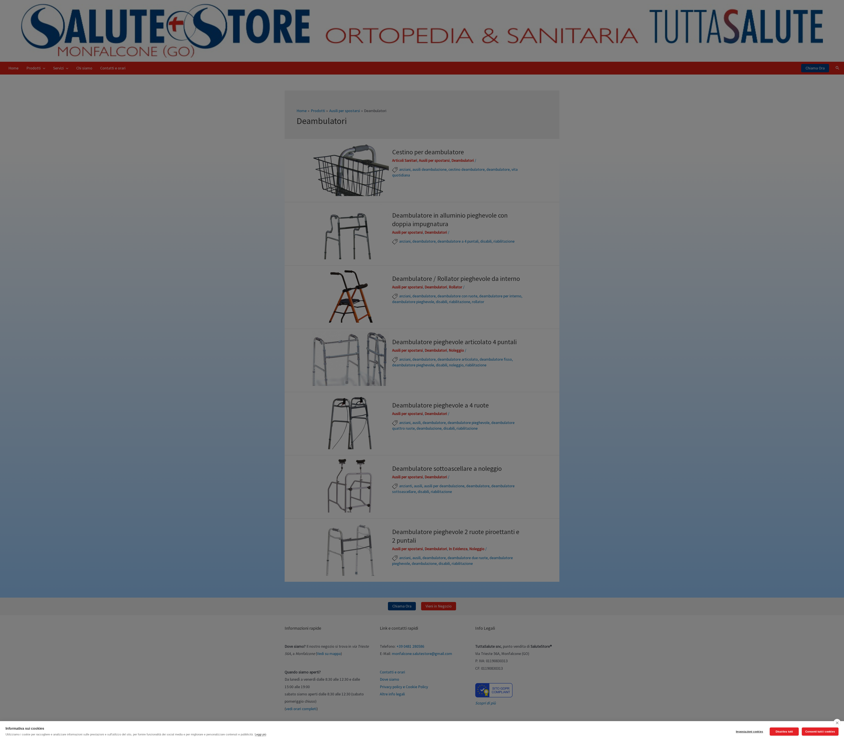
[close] (837, 722)
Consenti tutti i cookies (820, 731)
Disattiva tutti (784, 731)
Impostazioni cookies (749, 731)
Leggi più (260, 734)
